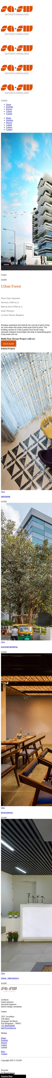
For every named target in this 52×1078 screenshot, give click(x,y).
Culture (4, 1045)
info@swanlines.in (8, 1028)
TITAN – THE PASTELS (10, 978)
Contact (4, 1054)
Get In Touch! (8, 343)
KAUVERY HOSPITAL (9, 647)
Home (3, 1038)
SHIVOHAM (5, 497)
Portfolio (4, 1040)
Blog (3, 1051)
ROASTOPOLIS (7, 813)
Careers (4, 1047)
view (3, 492)
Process (4, 1043)
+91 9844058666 (8, 1026)
